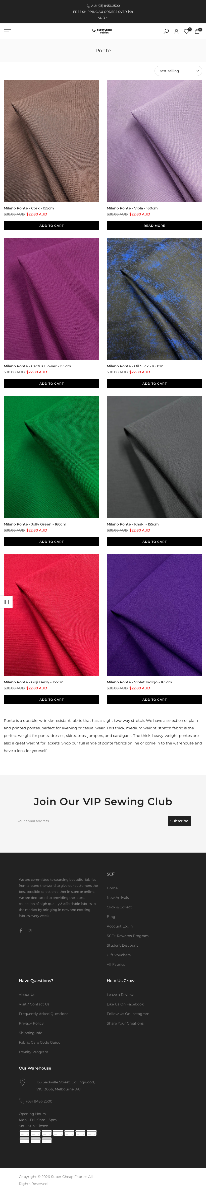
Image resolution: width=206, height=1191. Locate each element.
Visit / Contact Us (34, 1004)
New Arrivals (118, 897)
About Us (27, 994)
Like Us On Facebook (125, 1004)
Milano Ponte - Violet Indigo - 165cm (139, 682)
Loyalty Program (33, 1052)
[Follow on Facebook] (21, 931)
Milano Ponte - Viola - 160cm (132, 208)
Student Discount (122, 945)
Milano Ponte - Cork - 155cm (29, 208)
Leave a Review (120, 994)
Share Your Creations (125, 1023)
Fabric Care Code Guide (39, 1042)
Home (112, 888)
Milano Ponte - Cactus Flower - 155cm (37, 366)
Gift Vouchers (119, 955)
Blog (111, 916)
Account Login (120, 926)
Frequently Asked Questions (43, 1013)
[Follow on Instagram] (29, 931)
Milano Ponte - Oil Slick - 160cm (135, 366)
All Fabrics (116, 964)
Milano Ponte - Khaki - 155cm (133, 524)
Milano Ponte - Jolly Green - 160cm (35, 524)
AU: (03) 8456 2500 (105, 6)
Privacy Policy (31, 1023)
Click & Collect (119, 907)
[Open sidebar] (6, 602)
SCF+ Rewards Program (128, 936)
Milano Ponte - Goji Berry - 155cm (34, 682)
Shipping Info (30, 1033)
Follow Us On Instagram (128, 1013)
